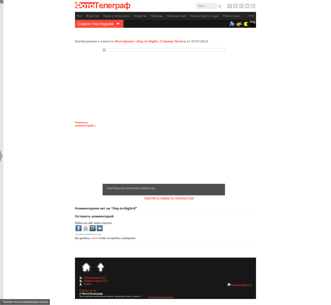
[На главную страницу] (86, 267)
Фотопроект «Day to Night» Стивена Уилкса (150, 41)
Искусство (92, 15)
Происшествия (176, 15)
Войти (87, 284)
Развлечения (231, 15)
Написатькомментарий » (85, 124)
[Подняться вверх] (101, 267)
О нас (251, 16)
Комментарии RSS (96, 280)
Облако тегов (87, 290)
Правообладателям (160, 297)
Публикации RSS (95, 277)
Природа (157, 15)
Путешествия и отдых (204, 15)
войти (94, 238)
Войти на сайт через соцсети (93, 223)
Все (79, 15)
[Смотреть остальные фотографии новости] (164, 116)
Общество (140, 15)
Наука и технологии (116, 15)
